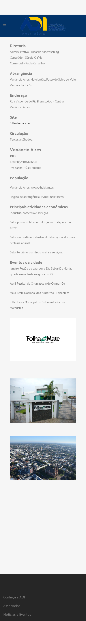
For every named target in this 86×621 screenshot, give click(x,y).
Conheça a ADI (14, 597)
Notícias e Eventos (17, 614)
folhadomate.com (21, 123)
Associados (11, 606)
